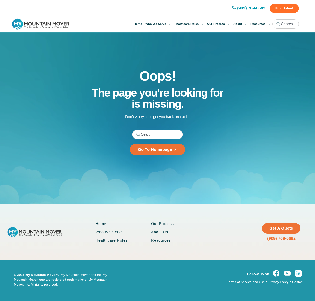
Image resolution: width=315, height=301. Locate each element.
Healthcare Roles (187, 24)
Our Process (216, 24)
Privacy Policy (278, 282)
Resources (257, 24)
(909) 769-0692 (251, 8)
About (237, 24)
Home (138, 24)
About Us (159, 232)
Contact (297, 282)
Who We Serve (155, 24)
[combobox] (285, 24)
